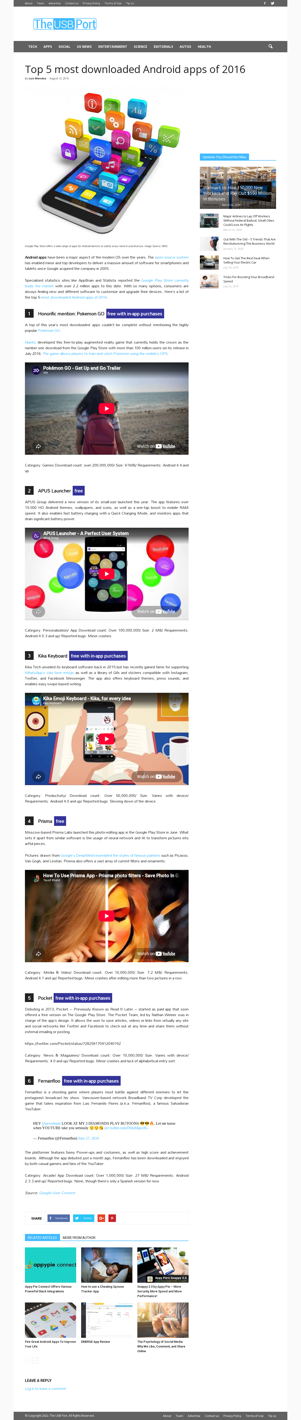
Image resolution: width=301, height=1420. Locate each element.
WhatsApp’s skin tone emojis (49, 672)
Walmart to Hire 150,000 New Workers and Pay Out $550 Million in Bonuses (237, 193)
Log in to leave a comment (45, 1388)
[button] (270, 46)
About (28, 3)
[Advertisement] (190, 23)
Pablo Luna (211, 205)
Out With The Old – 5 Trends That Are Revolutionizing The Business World (249, 241)
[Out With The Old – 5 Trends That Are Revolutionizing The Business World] (209, 244)
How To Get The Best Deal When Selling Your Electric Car (246, 260)
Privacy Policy (91, 3)
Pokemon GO (49, 330)
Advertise (55, 3)
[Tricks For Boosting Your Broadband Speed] (209, 281)
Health (204, 46)
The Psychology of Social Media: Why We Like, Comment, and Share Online (161, 1346)
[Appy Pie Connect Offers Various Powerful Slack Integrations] (50, 1265)
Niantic (30, 342)
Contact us (71, 3)
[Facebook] (264, 3)
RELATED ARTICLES (42, 1238)
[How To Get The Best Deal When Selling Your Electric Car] (209, 263)
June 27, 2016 (88, 1138)
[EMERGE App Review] (106, 1320)
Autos (185, 46)
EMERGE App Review (95, 1341)
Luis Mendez (37, 78)
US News (84, 46)
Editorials (163, 46)
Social (64, 46)
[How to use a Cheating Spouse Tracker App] (106, 1265)
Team (40, 3)
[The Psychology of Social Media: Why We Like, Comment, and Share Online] (163, 1320)
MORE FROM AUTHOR (79, 1238)
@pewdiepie (51, 1123)
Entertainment (112, 46)
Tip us (130, 3)
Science (140, 46)
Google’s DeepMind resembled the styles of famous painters (110, 855)
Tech (32, 46)
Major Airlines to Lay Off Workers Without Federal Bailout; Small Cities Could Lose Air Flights (248, 220)
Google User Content (57, 1193)
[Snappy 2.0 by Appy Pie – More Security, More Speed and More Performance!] (163, 1265)
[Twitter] (272, 3)
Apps (48, 46)
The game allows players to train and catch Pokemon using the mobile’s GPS (105, 353)
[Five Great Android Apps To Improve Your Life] (50, 1320)
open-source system (172, 257)
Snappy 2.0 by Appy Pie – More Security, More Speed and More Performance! (159, 1291)
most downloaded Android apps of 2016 (74, 297)
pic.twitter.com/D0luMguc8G (126, 1128)
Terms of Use (113, 3)
